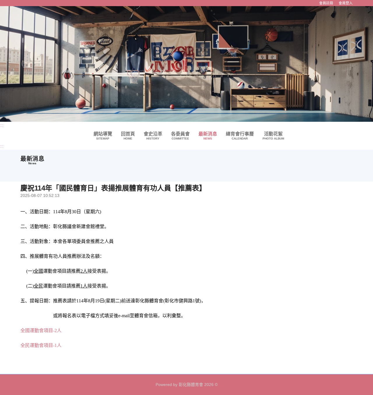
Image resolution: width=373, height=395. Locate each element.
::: (1, 125)
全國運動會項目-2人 (40, 330)
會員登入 (346, 3)
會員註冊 (326, 3)
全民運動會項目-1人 (40, 345)
